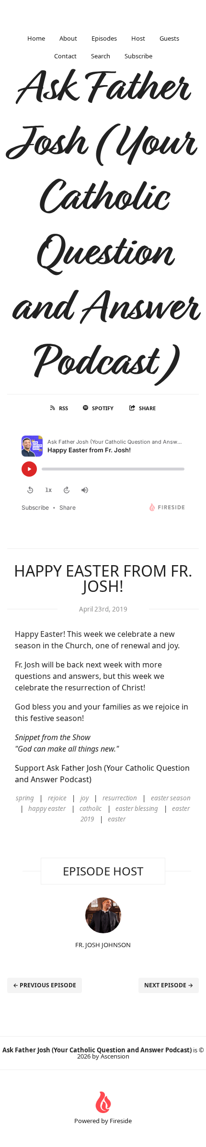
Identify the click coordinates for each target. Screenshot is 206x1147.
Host (138, 38)
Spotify (103, 408)
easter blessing (136, 808)
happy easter (47, 808)
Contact (65, 56)
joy (84, 798)
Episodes (104, 38)
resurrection (120, 798)
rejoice (57, 798)
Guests (169, 38)
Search (100, 56)
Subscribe (138, 56)
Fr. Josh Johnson (103, 944)
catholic (91, 808)
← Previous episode (44, 985)
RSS (63, 408)
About (68, 38)
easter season (171, 798)
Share (147, 408)
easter (117, 819)
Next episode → (168, 985)
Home (36, 38)
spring (25, 798)
